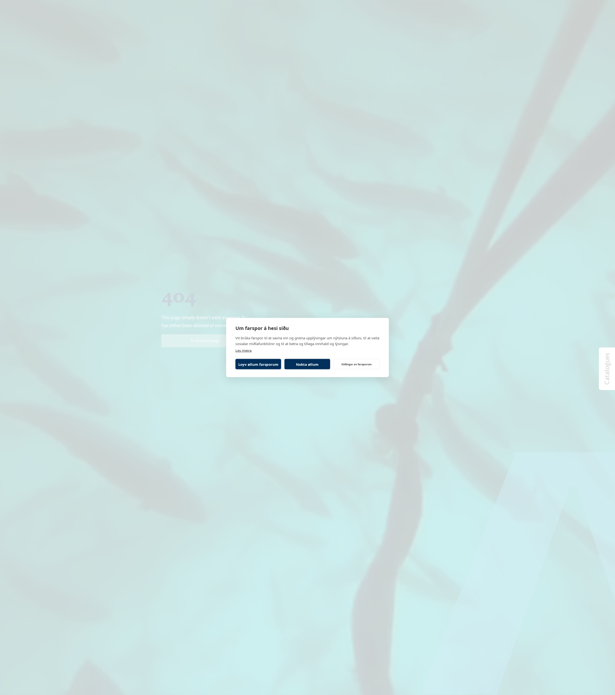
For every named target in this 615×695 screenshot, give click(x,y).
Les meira (243, 350)
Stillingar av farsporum (356, 364)
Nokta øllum (307, 364)
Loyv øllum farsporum (258, 364)
